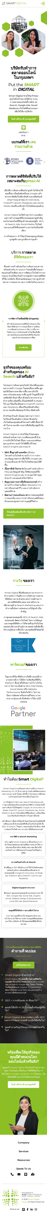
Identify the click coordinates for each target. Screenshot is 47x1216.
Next (44, 321)
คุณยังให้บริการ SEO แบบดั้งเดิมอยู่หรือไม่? (25, 1009)
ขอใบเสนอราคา (23, 965)
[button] (23, 975)
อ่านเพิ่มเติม (23, 347)
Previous (3, 162)
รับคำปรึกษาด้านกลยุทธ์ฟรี (23, 119)
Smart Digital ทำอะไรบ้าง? (20, 975)
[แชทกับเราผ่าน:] (23, 127)
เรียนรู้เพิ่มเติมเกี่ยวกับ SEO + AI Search (21, 513)
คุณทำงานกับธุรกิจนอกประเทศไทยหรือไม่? (25, 1029)
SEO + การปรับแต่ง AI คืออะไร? (21, 1000)
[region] (23, 1192)
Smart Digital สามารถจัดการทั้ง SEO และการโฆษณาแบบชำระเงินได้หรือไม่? (24, 1019)
